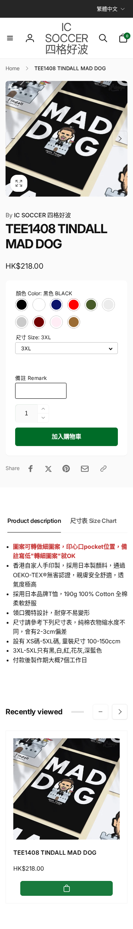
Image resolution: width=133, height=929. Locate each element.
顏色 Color (44, 293)
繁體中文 (107, 9)
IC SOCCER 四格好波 (38, 215)
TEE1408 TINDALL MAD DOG (54, 852)
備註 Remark (31, 378)
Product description (34, 520)
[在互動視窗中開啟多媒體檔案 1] (66, 139)
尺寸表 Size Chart (93, 520)
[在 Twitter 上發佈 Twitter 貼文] (48, 468)
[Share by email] (84, 468)
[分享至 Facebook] (30, 468)
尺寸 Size (33, 337)
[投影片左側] (13, 138)
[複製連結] (103, 468)
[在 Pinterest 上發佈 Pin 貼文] (66, 468)
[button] (10, 38)
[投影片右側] (119, 138)
